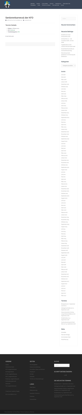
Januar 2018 (64, 271)
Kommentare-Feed (65, 337)
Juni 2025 (63, 89)
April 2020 (63, 207)
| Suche (62, 5)
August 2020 (64, 198)
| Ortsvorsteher (45, 3)
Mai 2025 (63, 91)
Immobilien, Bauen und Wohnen (37, 369)
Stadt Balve (32, 387)
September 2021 (65, 167)
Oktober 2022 (64, 136)
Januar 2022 (64, 157)
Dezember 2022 (65, 131)
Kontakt (32, 374)
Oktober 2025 (64, 86)
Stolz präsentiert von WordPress (12, 412)
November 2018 (65, 248)
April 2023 (63, 124)
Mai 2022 (63, 148)
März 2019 (63, 238)
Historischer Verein (9, 367)
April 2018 (63, 264)
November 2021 (65, 162)
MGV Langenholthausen (11, 376)
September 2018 (65, 252)
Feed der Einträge (65, 334)
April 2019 (63, 236)
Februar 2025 (64, 98)
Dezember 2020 (65, 188)
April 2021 (63, 179)
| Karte (38, 5)
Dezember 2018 (65, 245)
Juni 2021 (63, 174)
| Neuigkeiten (33, 5)
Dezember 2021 (65, 160)
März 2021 (63, 181)
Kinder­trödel (64, 318)
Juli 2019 (63, 229)
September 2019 (65, 224)
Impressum (32, 371)
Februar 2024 (64, 108)
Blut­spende (64, 304)
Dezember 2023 (65, 112)
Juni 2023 (63, 119)
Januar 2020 (64, 214)
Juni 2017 (63, 288)
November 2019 (65, 219)
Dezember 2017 (65, 274)
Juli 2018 (63, 257)
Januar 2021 (64, 186)
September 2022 (65, 138)
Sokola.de (12, 30)
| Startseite (32, 3)
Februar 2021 (64, 184)
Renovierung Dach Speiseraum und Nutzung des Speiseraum (68, 54)
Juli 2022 (63, 143)
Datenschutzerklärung (35, 367)
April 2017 (63, 293)
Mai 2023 (63, 122)
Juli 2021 (63, 172)
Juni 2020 (63, 203)
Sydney (26, 412)
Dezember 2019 (65, 217)
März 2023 (63, 127)
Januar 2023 (64, 129)
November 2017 (65, 276)
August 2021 (64, 169)
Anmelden (63, 332)
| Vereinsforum (58, 3)
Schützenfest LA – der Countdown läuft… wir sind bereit (67, 40)
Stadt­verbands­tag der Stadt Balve (62, 395)
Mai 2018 (63, 262)
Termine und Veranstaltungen (37, 379)
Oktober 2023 (64, 115)
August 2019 (64, 226)
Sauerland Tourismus (35, 393)
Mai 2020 (63, 205)
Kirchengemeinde (9, 371)
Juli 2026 (63, 74)
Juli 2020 (63, 200)
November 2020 (65, 191)
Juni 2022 (63, 146)
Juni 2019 (63, 231)
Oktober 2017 (64, 279)
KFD (18, 31)
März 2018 (63, 267)
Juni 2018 (63, 260)
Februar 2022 (64, 155)
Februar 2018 (64, 269)
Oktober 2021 (64, 165)
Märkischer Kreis (33, 390)
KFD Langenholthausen (11, 369)
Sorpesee (32, 396)
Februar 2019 (64, 241)
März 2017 (63, 295)
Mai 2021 (63, 176)
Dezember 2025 (65, 84)
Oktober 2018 (64, 250)
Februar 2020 (64, 212)
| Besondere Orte (66, 3)
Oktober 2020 (64, 193)
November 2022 (65, 134)
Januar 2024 (64, 110)
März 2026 (63, 79)
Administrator (27, 20)
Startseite (32, 376)
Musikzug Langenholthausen (12, 379)
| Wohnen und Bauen (46, 5)
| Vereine (38, 3)
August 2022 (64, 141)
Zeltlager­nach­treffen (66, 308)
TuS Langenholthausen (10, 386)
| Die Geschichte (55, 5)
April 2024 (63, 105)
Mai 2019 (63, 233)
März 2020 (63, 210)
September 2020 (65, 195)
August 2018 (64, 255)
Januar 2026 (64, 81)
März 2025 (63, 96)
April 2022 (63, 150)
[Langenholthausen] (7, 4)
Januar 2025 (64, 100)
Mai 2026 (63, 77)
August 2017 (64, 283)
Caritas (7, 364)
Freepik (17, 391)
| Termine (51, 3)
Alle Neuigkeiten (33, 364)
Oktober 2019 (64, 222)
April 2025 (63, 93)
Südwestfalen (33, 399)
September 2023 (65, 117)
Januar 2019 (64, 243)
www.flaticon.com (12, 394)
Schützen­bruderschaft (10, 381)
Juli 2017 (63, 286)
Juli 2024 (63, 103)
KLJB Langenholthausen (11, 374)
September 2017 (65, 281)
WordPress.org (64, 339)
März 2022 (63, 153)
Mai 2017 (63, 290)
